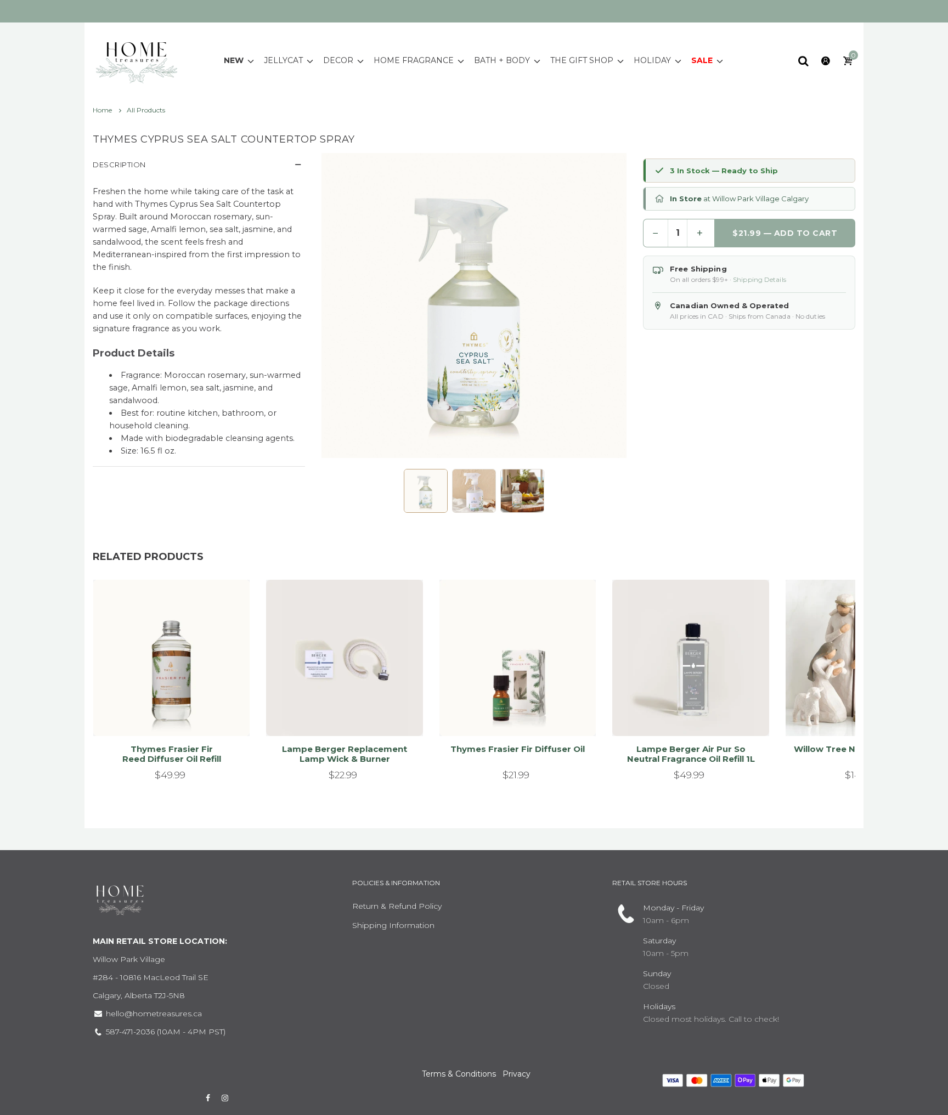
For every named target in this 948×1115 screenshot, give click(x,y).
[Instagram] (225, 1098)
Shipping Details (759, 279)
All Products (146, 110)
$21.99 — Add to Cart (784, 233)
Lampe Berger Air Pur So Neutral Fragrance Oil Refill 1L (691, 754)
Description (119, 164)
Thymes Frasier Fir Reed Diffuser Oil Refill (171, 754)
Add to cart (167, 714)
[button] (426, 491)
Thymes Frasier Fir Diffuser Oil (517, 749)
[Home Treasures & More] (136, 60)
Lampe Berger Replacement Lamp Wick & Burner (344, 754)
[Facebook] (207, 1098)
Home (103, 110)
